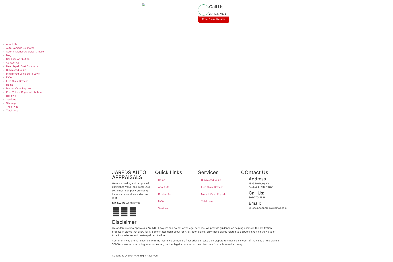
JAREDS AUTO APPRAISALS (129, 174)
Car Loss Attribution (17, 58)
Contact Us (12, 62)
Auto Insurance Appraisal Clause (25, 51)
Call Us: (256, 193)
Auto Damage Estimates (20, 47)
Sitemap (11, 103)
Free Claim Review (17, 81)
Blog (8, 55)
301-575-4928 (217, 13)
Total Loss (12, 110)
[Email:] (245, 204)
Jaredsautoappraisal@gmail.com (268, 207)
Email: (255, 203)
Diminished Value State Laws (23, 73)
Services (11, 99)
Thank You (12, 106)
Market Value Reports (18, 88)
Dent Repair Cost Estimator (22, 66)
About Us (11, 44)
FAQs (9, 77)
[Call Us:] (245, 194)
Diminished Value (16, 69)
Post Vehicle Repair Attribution (24, 92)
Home (9, 84)
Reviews (11, 95)
